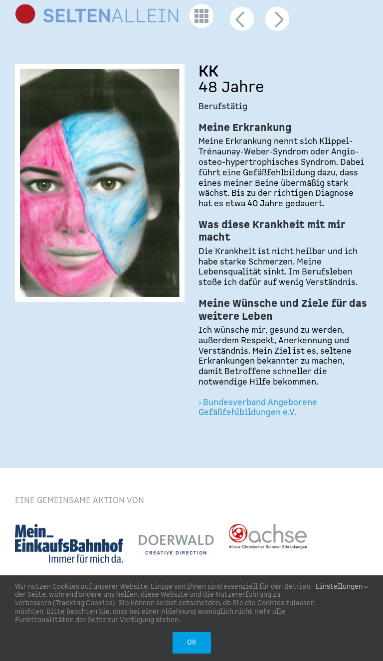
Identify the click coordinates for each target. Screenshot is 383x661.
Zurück (242, 23)
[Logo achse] (268, 528)
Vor (276, 23)
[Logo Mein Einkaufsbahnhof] (69, 528)
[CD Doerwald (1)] (176, 534)
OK (191, 642)
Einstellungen (340, 587)
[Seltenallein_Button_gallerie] (201, 7)
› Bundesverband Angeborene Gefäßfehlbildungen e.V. (257, 407)
